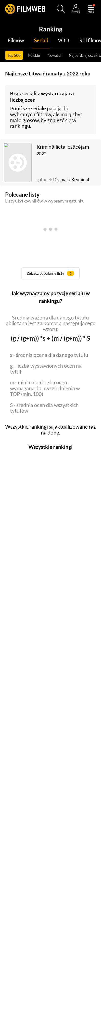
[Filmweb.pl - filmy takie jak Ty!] (25, 8)
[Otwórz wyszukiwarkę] (61, 9)
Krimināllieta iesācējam (63, 147)
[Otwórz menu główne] (91, 9)
